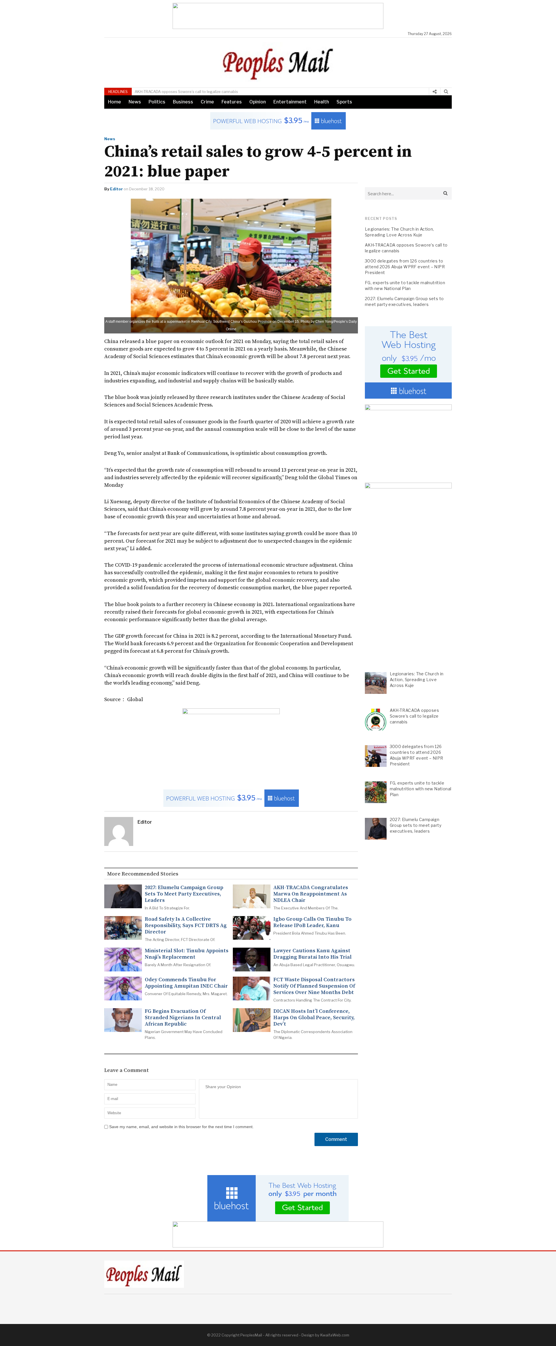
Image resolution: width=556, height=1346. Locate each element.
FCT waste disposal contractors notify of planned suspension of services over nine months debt (314, 986)
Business (183, 102)
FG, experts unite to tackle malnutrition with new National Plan (405, 285)
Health (321, 102)
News (135, 102)
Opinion (257, 102)
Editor (116, 189)
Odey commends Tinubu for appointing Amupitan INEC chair (186, 983)
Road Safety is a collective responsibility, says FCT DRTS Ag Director (186, 925)
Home (114, 102)
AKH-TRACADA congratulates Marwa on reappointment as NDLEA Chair (310, 894)
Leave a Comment (126, 1070)
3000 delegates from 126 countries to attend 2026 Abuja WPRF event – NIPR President (405, 266)
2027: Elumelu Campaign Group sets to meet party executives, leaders (184, 894)
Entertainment (290, 102)
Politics (157, 102)
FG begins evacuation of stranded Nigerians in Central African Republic (183, 1017)
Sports (344, 102)
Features (232, 102)
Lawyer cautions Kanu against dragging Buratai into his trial (312, 954)
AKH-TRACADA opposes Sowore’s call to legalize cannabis (406, 247)
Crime (207, 102)
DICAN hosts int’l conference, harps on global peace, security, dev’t (314, 1017)
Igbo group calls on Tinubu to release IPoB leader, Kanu (312, 922)
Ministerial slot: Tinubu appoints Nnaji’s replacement (186, 954)
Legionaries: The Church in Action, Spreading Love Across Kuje (399, 232)
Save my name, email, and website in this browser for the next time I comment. (181, 1126)
